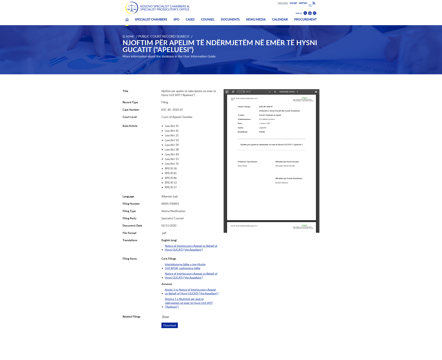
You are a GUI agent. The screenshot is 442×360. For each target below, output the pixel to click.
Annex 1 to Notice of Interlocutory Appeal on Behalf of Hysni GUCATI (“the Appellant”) (191, 291)
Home (126, 21)
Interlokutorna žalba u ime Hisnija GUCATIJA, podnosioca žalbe (185, 266)
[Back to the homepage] (157, 8)
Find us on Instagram (314, 13)
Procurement (305, 19)
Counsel (208, 19)
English (283, 3)
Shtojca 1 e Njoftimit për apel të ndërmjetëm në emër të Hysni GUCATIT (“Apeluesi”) (189, 303)
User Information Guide (199, 56)
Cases (190, 19)
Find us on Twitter (305, 13)
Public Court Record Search (163, 36)
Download (170, 325)
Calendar (280, 19)
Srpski (303, 3)
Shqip (293, 3)
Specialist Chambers (151, 19)
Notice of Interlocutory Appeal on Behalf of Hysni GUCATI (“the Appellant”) (191, 248)
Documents (230, 19)
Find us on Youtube (310, 13)
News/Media (256, 19)
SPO (176, 19)
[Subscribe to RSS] (314, 3)
